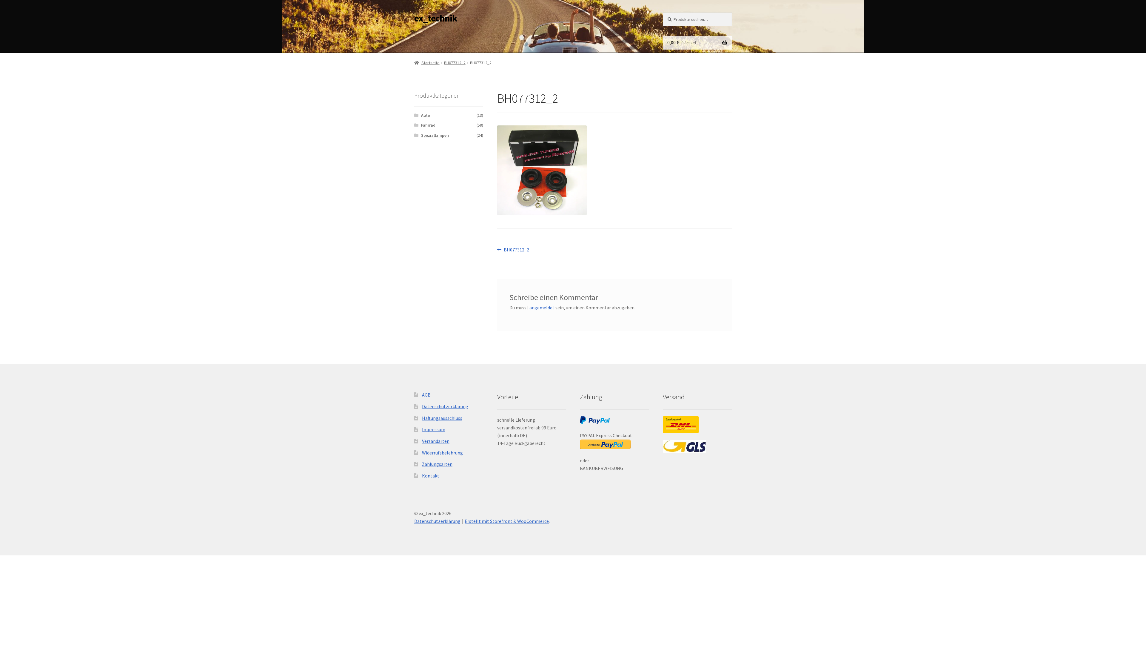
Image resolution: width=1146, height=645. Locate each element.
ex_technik (435, 18)
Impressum (433, 429)
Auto (425, 115)
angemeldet (541, 308)
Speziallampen (435, 135)
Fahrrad (428, 125)
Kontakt (430, 476)
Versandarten (435, 441)
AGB (426, 395)
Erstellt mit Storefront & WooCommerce (507, 521)
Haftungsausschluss (442, 418)
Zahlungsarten (437, 464)
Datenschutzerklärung (445, 406)
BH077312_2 (455, 62)
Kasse (611, 19)
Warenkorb (635, 19)
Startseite (430, 62)
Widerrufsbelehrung (442, 453)
